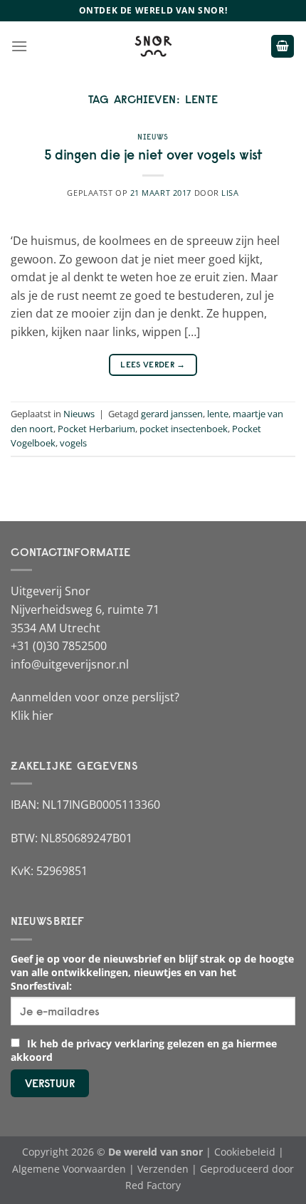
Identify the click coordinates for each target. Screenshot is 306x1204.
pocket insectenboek (183, 428)
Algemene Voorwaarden (69, 1169)
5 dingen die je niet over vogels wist (153, 154)
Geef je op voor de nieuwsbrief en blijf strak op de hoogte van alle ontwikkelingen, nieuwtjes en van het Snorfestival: (152, 972)
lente (217, 413)
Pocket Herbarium (96, 428)
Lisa (229, 192)
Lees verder (153, 364)
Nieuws (152, 137)
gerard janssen (172, 413)
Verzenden (163, 1169)
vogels (73, 442)
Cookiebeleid (244, 1151)
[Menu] (19, 45)
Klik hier (32, 715)
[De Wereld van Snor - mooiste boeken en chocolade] (153, 46)
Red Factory (153, 1185)
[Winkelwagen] (282, 46)
